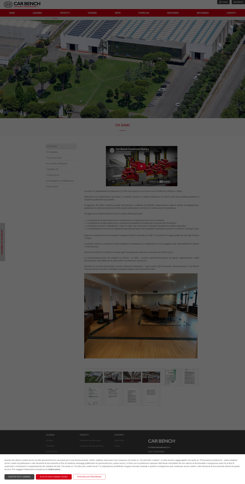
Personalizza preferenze (89, 477)
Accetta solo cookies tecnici (54, 477)
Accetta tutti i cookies (19, 477)
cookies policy (53, 469)
